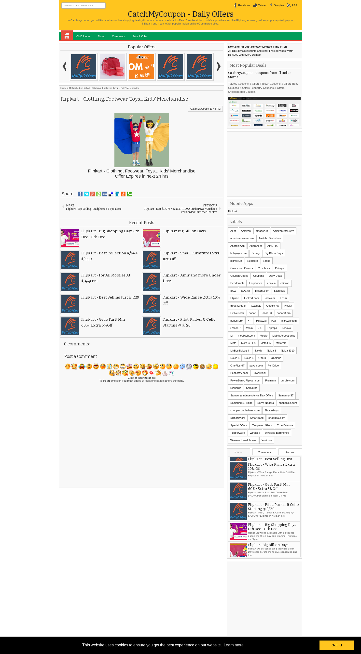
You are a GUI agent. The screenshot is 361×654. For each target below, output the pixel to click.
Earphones (255, 283)
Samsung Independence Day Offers (251, 395)
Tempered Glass (262, 425)
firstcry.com (262, 290)
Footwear (269, 298)
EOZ (233, 290)
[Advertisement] (265, 163)
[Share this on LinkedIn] (117, 194)
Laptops (272, 328)
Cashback (264, 268)
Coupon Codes (239, 275)
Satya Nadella (265, 402)
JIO (260, 328)
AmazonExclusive (283, 230)
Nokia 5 (234, 357)
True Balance (285, 425)
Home (67, 35)
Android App (237, 245)
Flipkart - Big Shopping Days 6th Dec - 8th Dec (272, 542)
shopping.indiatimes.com (245, 410)
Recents (239, 452)
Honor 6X (266, 313)
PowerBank (259, 372)
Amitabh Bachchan (270, 238)
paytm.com (256, 365)
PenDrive (273, 365)
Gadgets (256, 305)
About (101, 36)
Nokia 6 (248, 357)
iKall (273, 320)
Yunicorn (267, 440)
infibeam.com (289, 320)
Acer (233, 230)
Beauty (255, 253)
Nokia (258, 350)
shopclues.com (288, 402)
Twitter (262, 5)
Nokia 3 (271, 350)
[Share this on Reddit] (123, 194)
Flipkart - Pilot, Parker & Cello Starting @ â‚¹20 (273, 522)
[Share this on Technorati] (129, 194)
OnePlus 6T (237, 365)
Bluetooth (252, 260)
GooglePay (272, 305)
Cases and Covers (241, 268)
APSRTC (272, 245)
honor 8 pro (284, 313)
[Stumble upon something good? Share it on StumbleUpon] (98, 194)
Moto (233, 342)
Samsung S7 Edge (241, 402)
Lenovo (286, 328)
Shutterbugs (271, 410)
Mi (231, 335)
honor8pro (236, 320)
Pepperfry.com (239, 372)
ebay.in (271, 283)
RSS (294, 5)
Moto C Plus (248, 342)
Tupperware (237, 432)
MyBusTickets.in (240, 350)
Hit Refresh (237, 313)
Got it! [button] (337, 645)
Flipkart (232, 211)
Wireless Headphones (243, 440)
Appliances (256, 245)
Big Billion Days (274, 253)
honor (252, 313)
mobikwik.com (246, 335)
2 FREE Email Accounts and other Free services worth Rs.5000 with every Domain (260, 50)
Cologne (280, 268)
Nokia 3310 (287, 350)
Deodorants (237, 283)
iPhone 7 (235, 328)
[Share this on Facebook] (80, 194)
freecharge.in (238, 305)
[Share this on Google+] (92, 194)
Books (266, 260)
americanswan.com (242, 238)
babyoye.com (238, 253)
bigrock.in (236, 260)
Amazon (246, 230)
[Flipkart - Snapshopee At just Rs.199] (170, 66)
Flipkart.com (251, 298)
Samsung (251, 387)
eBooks (285, 283)
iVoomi (249, 328)
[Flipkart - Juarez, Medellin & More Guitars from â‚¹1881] (199, 66)
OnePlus (276, 357)
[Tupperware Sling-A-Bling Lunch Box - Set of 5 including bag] (112, 66)
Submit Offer (139, 36)
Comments (118, 36)
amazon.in (262, 230)
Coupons (258, 275)
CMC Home (83, 36)
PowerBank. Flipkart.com (245, 380)
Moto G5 (266, 342)
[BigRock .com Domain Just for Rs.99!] (141, 66)
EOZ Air (245, 290)
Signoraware (237, 417)
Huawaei (261, 320)
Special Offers (238, 425)
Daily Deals (275, 275)
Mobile (263, 335)
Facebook (244, 5)
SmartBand (257, 417)
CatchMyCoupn (199, 108)
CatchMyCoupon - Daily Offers (181, 14)
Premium (270, 380)
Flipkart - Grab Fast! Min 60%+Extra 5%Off (269, 502)
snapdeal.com (276, 417)
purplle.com (287, 380)
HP (249, 320)
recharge (235, 387)
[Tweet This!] (86, 194)
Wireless (255, 432)
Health (288, 305)
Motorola (281, 342)
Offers (262, 357)
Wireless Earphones (277, 432)
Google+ (279, 5)
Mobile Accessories (283, 335)
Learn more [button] (234, 645)
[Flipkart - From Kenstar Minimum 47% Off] (83, 66)
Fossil (283, 298)
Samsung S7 (285, 395)
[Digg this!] (104, 194)
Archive (290, 452)
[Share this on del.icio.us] (111, 194)
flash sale (279, 290)
